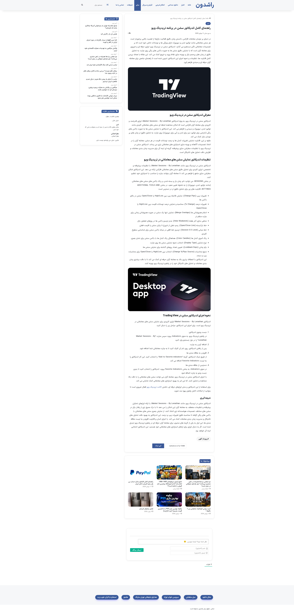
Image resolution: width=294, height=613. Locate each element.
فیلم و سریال (147, 5)
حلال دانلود (206, 597)
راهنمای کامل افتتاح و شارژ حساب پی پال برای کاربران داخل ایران (140, 483)
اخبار (183, 5)
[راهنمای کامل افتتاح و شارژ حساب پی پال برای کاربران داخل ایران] (140, 472)
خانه (189, 5)
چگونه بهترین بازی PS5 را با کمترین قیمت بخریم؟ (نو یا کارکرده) (170, 510)
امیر (117, 124)
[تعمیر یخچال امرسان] (140, 499)
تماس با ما (120, 5)
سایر (137, 5)
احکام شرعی (160, 5)
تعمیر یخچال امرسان (146, 509)
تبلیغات (130, 5)
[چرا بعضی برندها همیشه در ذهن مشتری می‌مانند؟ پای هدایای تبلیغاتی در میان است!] (198, 472)
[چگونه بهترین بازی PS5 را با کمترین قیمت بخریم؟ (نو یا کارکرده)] (169, 499)
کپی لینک (158, 446)
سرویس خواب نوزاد (171, 597)
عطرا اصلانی (115, 134)
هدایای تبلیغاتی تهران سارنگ (146, 597)
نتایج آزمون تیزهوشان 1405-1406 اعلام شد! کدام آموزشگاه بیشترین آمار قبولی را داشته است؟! (169, 484)
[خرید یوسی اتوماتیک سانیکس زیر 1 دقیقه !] (198, 499)
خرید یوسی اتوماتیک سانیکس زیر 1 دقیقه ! (199, 510)
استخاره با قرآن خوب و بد (106, 597)
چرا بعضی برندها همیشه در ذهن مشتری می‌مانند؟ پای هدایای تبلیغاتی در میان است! (198, 484)
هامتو (126, 597)
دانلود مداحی (173, 5)
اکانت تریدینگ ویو (154, 387)
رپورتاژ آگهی (203, 439)
